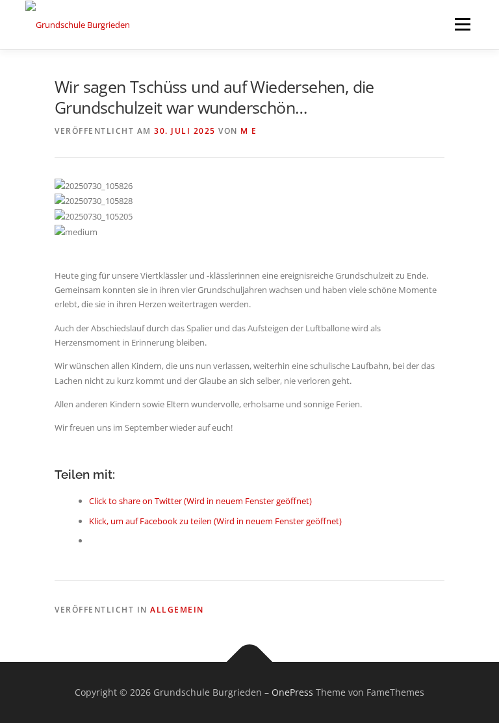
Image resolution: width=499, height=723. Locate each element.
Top (468, 692)
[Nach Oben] (250, 662)
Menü (462, 24)
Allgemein (177, 609)
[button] (249, 246)
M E (248, 130)
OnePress (292, 692)
